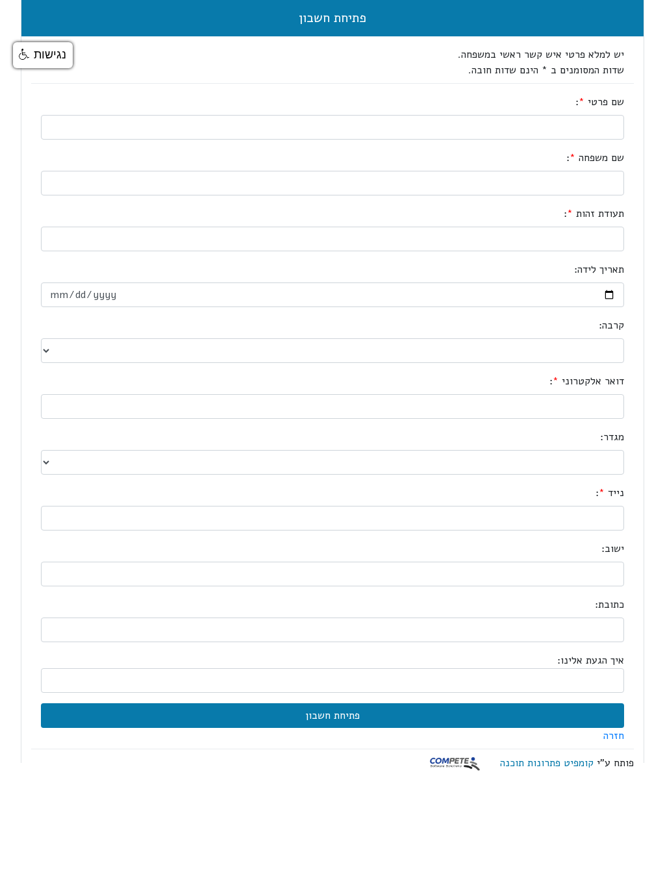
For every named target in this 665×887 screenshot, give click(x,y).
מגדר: (612, 437)
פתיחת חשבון (332, 18)
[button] (43, 55)
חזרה (613, 736)
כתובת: (609, 604)
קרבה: (611, 325)
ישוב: (612, 549)
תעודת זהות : (594, 213)
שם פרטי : (599, 102)
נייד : (610, 493)
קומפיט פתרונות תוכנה (547, 763)
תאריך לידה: (599, 269)
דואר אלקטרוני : (586, 381)
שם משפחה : (595, 158)
